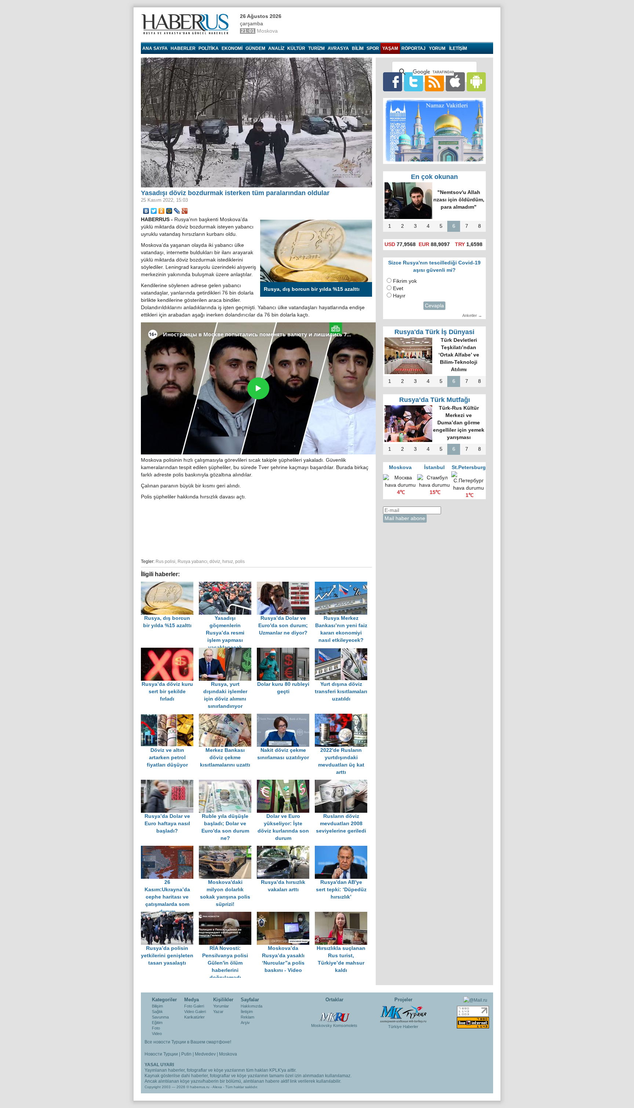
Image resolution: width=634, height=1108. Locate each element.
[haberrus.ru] (187, 24)
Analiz (276, 48)
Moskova (228, 1054)
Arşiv (245, 1022)
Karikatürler (194, 1017)
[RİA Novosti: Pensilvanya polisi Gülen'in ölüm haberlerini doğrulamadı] (228, 915)
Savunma (160, 1017)
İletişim (247, 1011)
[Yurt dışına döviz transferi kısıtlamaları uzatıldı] (343, 651)
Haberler (183, 48)
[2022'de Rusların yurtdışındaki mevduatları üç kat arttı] (343, 717)
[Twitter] (154, 211)
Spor (373, 48)
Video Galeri (195, 1011)
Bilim (358, 48)
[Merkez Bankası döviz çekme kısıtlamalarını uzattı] (228, 717)
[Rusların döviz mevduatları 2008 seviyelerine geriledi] (343, 783)
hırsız (227, 561)
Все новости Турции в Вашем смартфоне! (188, 1042)
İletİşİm (458, 48)
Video (157, 1033)
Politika (208, 48)
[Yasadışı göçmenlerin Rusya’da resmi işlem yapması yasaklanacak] (228, 585)
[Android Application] (476, 81)
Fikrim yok (405, 281)
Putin (186, 1054)
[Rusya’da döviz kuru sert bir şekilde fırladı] (170, 651)
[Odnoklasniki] (161, 211)
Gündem (255, 48)
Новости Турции (161, 1054)
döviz (214, 561)
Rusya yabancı (192, 561)
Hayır (399, 296)
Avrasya (338, 48)
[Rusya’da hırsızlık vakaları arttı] (286, 849)
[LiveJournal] (177, 211)
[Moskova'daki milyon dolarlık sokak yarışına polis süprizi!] (228, 849)
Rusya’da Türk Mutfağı (434, 399)
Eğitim (157, 1022)
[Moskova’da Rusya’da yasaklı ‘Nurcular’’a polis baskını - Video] (286, 915)
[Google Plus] (185, 211)
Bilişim (157, 1006)
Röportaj (413, 48)
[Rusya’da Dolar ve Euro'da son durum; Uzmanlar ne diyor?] (286, 585)
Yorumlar (221, 1006)
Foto (156, 1028)
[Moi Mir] (169, 211)
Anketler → (472, 315)
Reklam (247, 1017)
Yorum (437, 48)
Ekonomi (232, 48)
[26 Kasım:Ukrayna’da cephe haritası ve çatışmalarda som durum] (170, 849)
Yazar (218, 1011)
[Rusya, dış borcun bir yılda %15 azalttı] (170, 585)
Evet (398, 288)
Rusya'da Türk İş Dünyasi (434, 332)
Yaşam (390, 48)
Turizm (316, 48)
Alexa (217, 1087)
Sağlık (157, 1011)
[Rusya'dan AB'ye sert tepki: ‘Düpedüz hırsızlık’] (343, 849)
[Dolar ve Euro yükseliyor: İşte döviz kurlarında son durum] (286, 783)
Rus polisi (165, 561)
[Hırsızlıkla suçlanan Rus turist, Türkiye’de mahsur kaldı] (343, 915)
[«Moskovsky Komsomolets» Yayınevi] (334, 1013)
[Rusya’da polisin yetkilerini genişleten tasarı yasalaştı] (170, 915)
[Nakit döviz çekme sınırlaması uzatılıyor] (286, 717)
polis (240, 561)
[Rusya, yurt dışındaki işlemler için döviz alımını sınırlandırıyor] (228, 651)
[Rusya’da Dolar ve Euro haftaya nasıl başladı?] (170, 783)
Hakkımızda (251, 1006)
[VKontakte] (146, 211)
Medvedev (205, 1054)
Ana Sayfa (155, 48)
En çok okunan (434, 176)
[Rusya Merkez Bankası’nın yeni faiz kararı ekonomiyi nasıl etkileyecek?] (343, 585)
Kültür (296, 48)
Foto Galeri (194, 1006)
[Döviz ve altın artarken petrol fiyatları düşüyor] (170, 717)
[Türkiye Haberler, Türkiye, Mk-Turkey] (403, 1013)
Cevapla (434, 305)
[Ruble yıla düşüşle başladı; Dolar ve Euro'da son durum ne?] (228, 783)
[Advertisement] (256, 528)
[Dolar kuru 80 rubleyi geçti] (286, 651)
